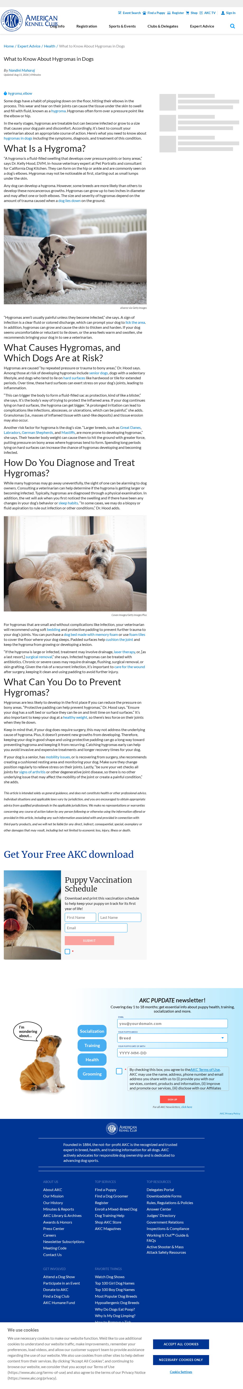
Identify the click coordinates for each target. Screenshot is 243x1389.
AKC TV (209, 13)
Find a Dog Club (56, 1296)
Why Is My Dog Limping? (115, 1315)
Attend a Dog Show (59, 1276)
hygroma (15, 93)
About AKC (52, 1189)
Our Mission (53, 1196)
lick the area (135, 322)
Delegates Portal (160, 1189)
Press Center (53, 1228)
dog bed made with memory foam (91, 634)
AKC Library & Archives (62, 1215)
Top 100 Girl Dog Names (115, 1283)
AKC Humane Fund (59, 1302)
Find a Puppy (156, 13)
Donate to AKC (55, 1289)
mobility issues (58, 757)
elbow (27, 93)
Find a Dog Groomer (111, 1196)
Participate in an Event (61, 1283)
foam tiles (137, 634)
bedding (53, 629)
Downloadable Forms (164, 1196)
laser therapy (124, 651)
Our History (53, 1202)
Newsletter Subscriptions (63, 1241)
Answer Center (159, 1209)
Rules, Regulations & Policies (170, 1202)
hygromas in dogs (18, 138)
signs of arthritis (32, 772)
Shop (194, 13)
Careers (49, 1235)
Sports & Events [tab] (122, 26)
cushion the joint (119, 639)
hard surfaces (74, 377)
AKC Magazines (108, 1228)
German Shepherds (37, 432)
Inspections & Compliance (168, 1228)
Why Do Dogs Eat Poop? (115, 1309)
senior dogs (98, 373)
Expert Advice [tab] (202, 26)
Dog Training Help (109, 1215)
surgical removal (39, 656)
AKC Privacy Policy (230, 1113)
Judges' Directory (161, 1215)
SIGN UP (172, 1099)
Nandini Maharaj (22, 70)
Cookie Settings (181, 1372)
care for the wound (129, 666)
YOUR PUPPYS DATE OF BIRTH (131, 1046)
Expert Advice (29, 46)
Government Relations (165, 1222)
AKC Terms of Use (205, 1069)
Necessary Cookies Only (181, 1360)
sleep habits (68, 503)
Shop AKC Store (108, 1222)
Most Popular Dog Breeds (116, 1296)
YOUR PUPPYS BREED (128, 1032)
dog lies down (69, 200)
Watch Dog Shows (110, 1276)
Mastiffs (68, 432)
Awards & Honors (57, 1222)
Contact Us (52, 1254)
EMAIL (121, 1017)
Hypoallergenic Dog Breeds (117, 1302)
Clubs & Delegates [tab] (163, 26)
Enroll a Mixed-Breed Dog (116, 1209)
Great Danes (130, 427)
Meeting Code (54, 1248)
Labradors (12, 432)
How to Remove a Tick (113, 1322)
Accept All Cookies (181, 1344)
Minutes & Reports (58, 1209)
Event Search (132, 13)
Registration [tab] (86, 26)
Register (178, 13)
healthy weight (75, 717)
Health (49, 46)
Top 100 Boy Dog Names (115, 1289)
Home (9, 46)
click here (186, 1107)
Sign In (230, 13)
